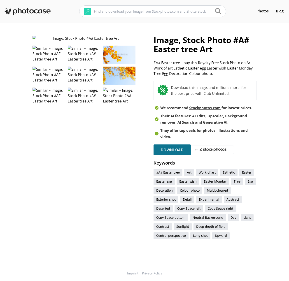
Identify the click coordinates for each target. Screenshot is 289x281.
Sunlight (182, 226)
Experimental (209, 199)
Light (247, 217)
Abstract (232, 199)
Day (233, 217)
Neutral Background (208, 217)
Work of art (207, 172)
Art (189, 172)
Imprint (132, 273)
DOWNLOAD (172, 149)
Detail (187, 199)
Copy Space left (188, 208)
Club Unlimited (216, 93)
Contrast (162, 226)
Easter (247, 172)
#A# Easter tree (168, 172)
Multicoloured (217, 190)
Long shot (200, 235)
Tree (237, 181)
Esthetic (229, 172)
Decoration (164, 190)
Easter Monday (215, 181)
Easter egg (164, 181)
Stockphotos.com (205, 107)
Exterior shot (166, 199)
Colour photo (190, 190)
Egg (250, 181)
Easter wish (188, 181)
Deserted (163, 208)
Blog (280, 11)
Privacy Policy (152, 273)
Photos (262, 11)
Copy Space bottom (170, 217)
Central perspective (171, 235)
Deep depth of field (211, 226)
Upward (221, 235)
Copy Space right (220, 208)
